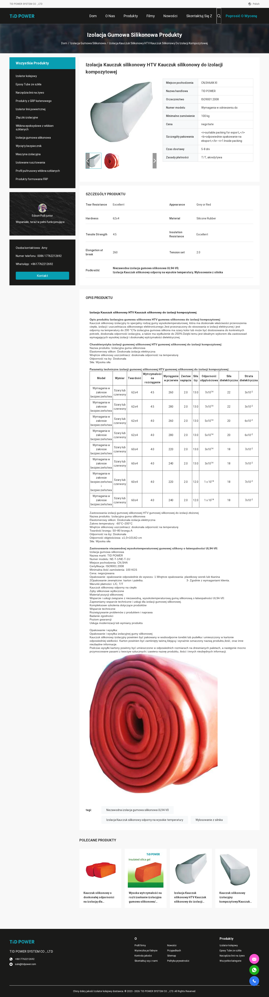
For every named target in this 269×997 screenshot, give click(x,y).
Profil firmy (140, 945)
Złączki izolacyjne (27, 117)
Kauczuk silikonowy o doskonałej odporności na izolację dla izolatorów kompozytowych (98, 897)
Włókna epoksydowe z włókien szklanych (35, 127)
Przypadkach (174, 950)
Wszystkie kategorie (230, 960)
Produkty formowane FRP (32, 179)
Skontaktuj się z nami (146, 960)
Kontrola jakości (143, 955)
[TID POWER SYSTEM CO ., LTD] (22, 15)
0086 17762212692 (49, 255)
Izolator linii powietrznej (30, 109)
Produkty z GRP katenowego (34, 100)
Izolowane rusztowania (30, 162)
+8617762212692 (42, 264)
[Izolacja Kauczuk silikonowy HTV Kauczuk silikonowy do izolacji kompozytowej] (121, 114)
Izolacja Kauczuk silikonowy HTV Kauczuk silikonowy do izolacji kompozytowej (190, 897)
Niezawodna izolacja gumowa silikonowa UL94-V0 (137, 810)
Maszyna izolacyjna (28, 154)
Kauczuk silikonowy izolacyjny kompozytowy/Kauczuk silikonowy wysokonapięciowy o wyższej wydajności (234, 897)
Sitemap (171, 955)
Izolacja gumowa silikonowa (88, 43)
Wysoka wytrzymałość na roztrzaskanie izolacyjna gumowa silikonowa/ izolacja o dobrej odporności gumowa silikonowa (145, 897)
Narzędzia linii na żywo (30, 92)
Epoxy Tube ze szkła (28, 84)
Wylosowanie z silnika (209, 819)
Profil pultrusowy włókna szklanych (38, 170)
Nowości (171, 945)
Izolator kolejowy (26, 76)
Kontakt (42, 276)
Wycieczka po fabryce (145, 950)
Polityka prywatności (178, 960)
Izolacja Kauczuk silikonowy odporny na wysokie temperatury (144, 819)
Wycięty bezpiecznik (29, 146)
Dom (64, 43)
